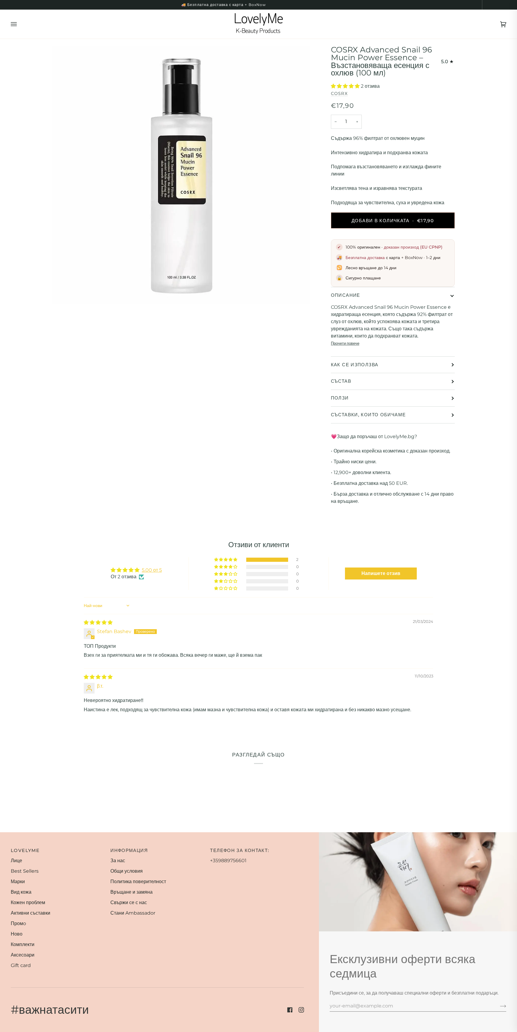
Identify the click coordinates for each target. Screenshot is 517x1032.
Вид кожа (21, 892)
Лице (16, 860)
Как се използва (354, 364)
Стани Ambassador (132, 913)
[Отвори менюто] (20, 24)
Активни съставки (30, 913)
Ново (16, 934)
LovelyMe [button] (25, 850)
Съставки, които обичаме (368, 414)
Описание (345, 295)
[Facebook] (290, 1010)
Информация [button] (129, 850)
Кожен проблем (28, 902)
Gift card (21, 965)
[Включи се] (498, 1005)
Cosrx (339, 93)
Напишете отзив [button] (380, 573)
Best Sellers (25, 871)
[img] (98, 622)
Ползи (340, 398)
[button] (346, 86)
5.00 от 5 (152, 570)
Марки (18, 881)
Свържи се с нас (128, 902)
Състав (341, 381)
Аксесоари (22, 955)
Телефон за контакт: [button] (239, 850)
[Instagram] (301, 1010)
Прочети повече (345, 343)
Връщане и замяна (131, 892)
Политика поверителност (138, 881)
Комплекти (22, 944)
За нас (117, 860)
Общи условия (126, 871)
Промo (18, 923)
